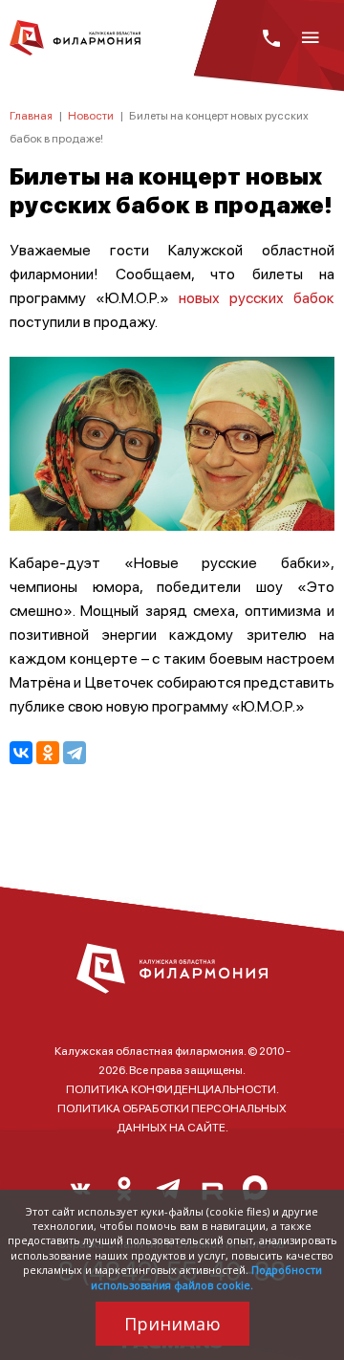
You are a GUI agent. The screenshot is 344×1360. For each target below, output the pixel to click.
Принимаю (172, 1323)
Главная (31, 115)
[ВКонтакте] (21, 752)
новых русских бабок (256, 297)
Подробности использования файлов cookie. (206, 1276)
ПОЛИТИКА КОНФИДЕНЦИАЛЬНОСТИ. (172, 1089)
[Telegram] (74, 752)
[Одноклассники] (47, 752)
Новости (91, 115)
